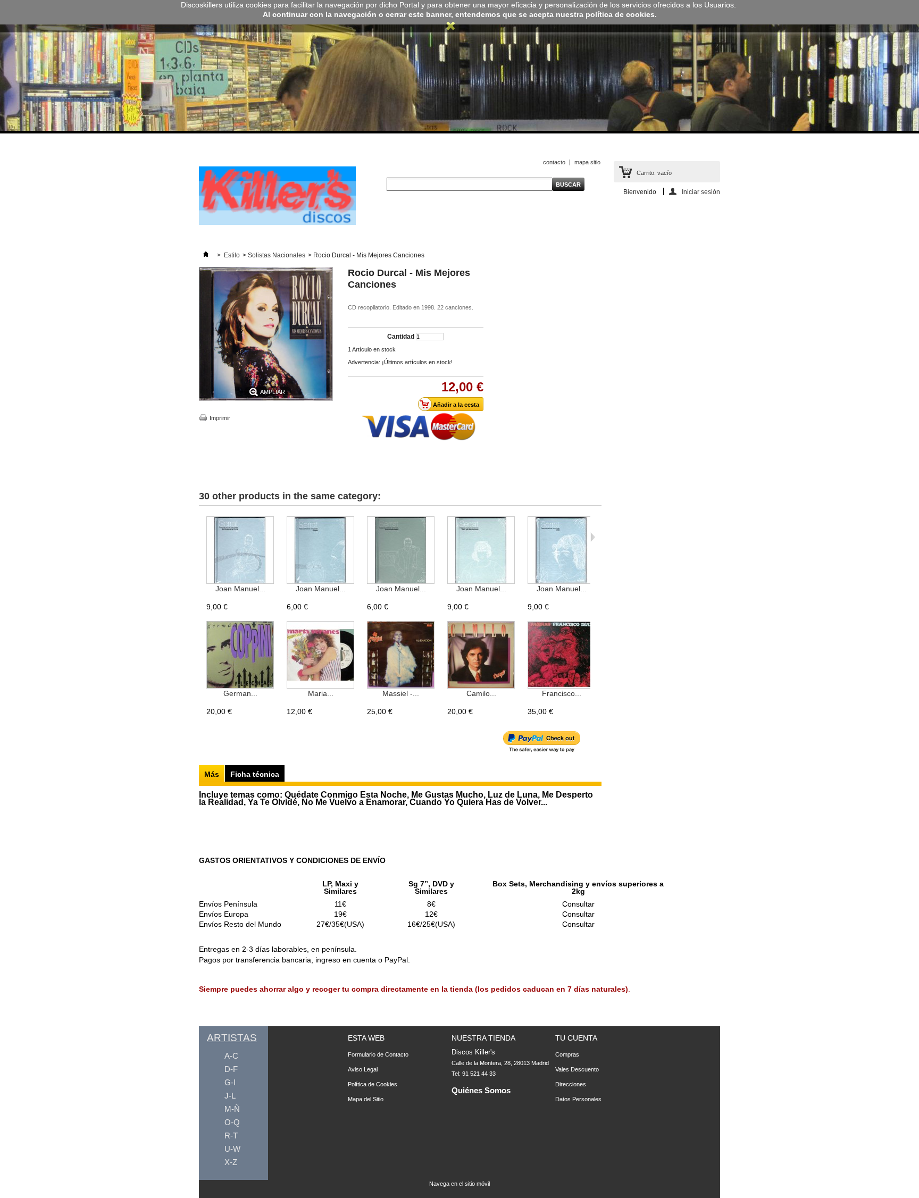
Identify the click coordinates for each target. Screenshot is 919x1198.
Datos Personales (578, 1099)
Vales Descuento (577, 1069)
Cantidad (400, 336)
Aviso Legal (363, 1069)
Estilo (232, 255)
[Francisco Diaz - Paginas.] (561, 655)
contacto (554, 162)
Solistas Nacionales (276, 255)
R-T (231, 1135)
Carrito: (654, 173)
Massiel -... (400, 693)
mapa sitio (587, 162)
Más (211, 774)
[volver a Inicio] (206, 255)
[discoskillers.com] (277, 223)
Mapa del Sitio (365, 1099)
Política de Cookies (372, 1084)
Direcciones (570, 1084)
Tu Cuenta (576, 1038)
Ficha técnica (254, 774)
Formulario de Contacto (378, 1054)
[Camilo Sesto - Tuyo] (481, 655)
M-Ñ (232, 1108)
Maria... (320, 693)
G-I (230, 1082)
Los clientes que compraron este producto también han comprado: (201, 537)
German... (240, 693)
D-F (231, 1069)
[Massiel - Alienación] (401, 655)
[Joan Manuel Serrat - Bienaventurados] (401, 550)
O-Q (232, 1122)
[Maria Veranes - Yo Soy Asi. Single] (320, 655)
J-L (230, 1095)
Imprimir (220, 418)
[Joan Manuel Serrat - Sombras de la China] (240, 550)
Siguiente (592, 537)
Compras (567, 1054)
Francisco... (561, 693)
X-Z (230, 1162)
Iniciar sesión (701, 191)
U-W (232, 1148)
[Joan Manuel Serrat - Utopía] (320, 550)
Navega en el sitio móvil (459, 1183)
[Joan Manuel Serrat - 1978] (561, 550)
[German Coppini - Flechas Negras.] (240, 655)
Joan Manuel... (240, 588)
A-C (231, 1055)
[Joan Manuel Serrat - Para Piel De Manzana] (481, 550)
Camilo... (481, 693)
